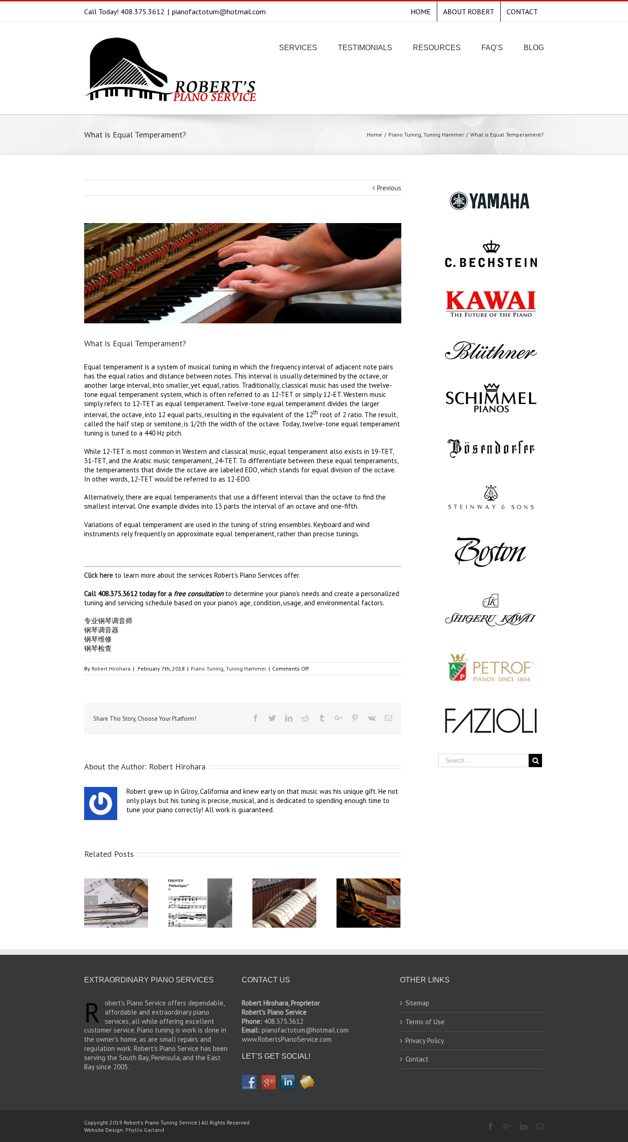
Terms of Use (425, 1021)
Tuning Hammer (246, 668)
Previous (389, 188)
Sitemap (417, 1003)
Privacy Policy (424, 1040)
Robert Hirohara (111, 668)
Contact (416, 1059)
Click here (98, 575)
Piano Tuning (207, 668)
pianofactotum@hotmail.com (219, 11)
